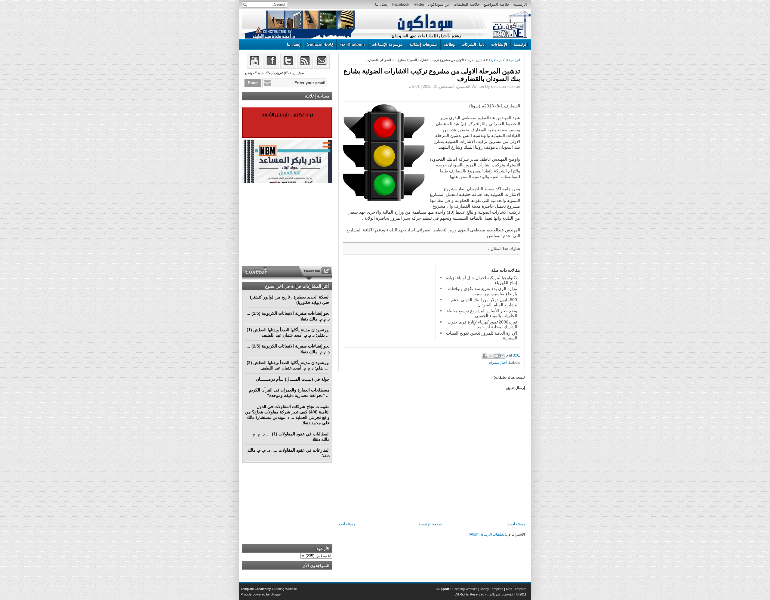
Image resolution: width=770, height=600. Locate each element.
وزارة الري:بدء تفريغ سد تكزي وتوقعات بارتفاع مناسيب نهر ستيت (482, 291)
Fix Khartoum (352, 44)
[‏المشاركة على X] (491, 356)
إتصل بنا (382, 4)
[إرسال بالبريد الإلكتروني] (502, 356)
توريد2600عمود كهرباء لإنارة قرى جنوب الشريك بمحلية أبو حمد (482, 324)
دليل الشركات (473, 44)
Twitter (418, 4)
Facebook (400, 4)
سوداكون (493, 594)
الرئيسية (520, 4)
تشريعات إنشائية (423, 44)
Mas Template (516, 589)
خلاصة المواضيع (496, 4)
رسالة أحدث (516, 524)
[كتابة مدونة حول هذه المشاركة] (497, 356)
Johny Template (491, 589)
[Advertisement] (388, 303)
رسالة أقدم (346, 524)
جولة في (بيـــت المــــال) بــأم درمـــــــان (293, 379)
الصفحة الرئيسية (431, 524)
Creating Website (464, 589)
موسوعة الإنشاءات (387, 44)
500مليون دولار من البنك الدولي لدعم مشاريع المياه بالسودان (484, 302)
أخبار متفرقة (496, 60)
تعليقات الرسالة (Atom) (486, 534)
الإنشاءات (499, 44)
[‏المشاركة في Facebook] (485, 356)
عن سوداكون (439, 4)
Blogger (276, 594)
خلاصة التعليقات (467, 4)
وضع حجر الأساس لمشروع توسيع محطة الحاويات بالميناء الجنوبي (482, 313)
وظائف (449, 44)
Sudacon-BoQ (320, 44)
